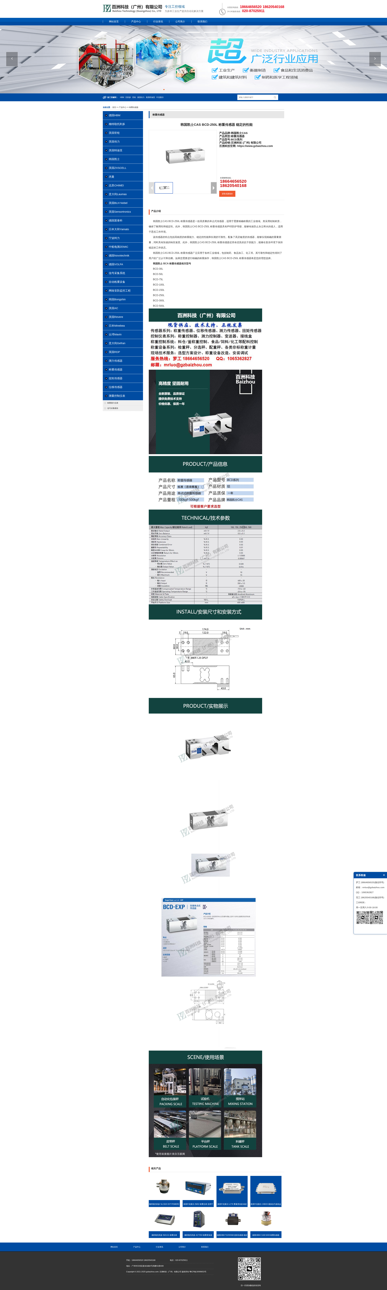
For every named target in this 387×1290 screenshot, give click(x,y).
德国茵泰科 (115, 220)
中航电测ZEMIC (118, 246)
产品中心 (136, 21)
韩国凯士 (114, 159)
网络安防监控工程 (120, 290)
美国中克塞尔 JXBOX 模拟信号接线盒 (266, 1204)
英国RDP (114, 352)
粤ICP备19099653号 (197, 1272)
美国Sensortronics (120, 211)
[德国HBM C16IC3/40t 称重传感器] (265, 1231)
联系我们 (202, 21)
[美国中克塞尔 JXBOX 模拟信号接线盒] (265, 1199)
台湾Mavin (115, 334)
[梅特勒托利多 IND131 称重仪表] (164, 1231)
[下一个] (375, 59)
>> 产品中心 (121, 107)
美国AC (113, 308)
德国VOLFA (116, 264)
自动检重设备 (117, 281)
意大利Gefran (117, 343)
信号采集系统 (117, 273)
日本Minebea (117, 325)
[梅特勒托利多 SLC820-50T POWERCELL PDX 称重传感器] (164, 1199)
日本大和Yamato (119, 229)
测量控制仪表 (117, 395)
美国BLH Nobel (118, 202)
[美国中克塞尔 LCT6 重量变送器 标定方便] (232, 1199)
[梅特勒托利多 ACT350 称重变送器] (198, 1231)
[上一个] (12, 59)
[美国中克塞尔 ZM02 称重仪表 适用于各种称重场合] (198, 1199)
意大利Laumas (118, 194)
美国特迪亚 (115, 150)
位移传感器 (115, 387)
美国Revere (116, 316)
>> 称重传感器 (132, 107)
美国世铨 (114, 132)
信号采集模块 (112, 408)
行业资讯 (158, 21)
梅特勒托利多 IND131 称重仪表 (164, 1235)
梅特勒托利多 (117, 124)
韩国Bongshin (117, 299)
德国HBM (114, 115)
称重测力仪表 (112, 403)
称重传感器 (115, 369)
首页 (114, 107)
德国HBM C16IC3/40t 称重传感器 (265, 1235)
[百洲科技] (133, 12)
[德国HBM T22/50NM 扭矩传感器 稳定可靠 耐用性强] (232, 1231)
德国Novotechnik (119, 255)
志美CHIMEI (116, 185)
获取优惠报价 (227, 194)
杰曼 (111, 176)
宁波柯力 (114, 238)
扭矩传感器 (115, 378)
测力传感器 (115, 360)
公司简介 (180, 21)
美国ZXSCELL (117, 167)
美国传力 (114, 141)
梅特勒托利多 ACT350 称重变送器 (198, 1235)
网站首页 (114, 21)
